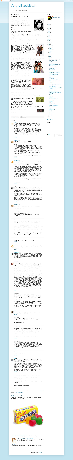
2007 (49, 43)
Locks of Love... (51, 112)
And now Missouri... (52, 109)
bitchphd (15, 244)
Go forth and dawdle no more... (54, 74)
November (51, 47)
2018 (49, 28)
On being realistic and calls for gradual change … (20, 435)
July (50, 52)
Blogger (40, 452)
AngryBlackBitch (23, 5)
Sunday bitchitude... (52, 106)
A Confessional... (51, 77)
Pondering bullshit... (52, 104)
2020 (49, 25)
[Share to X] (23, 117)
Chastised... (51, 97)
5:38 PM (15, 348)
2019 (49, 27)
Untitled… (13, 444)
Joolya (15, 358)
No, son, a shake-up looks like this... (54, 64)
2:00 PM (15, 157)
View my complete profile (56, 17)
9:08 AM (15, 290)
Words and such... (52, 100)
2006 (49, 44)
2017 (49, 29)
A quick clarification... (52, 102)
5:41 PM (15, 355)
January (50, 115)
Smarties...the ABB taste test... (53, 98)
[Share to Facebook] (24, 117)
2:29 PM (15, 183)
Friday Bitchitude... (52, 68)
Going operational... (52, 69)
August (50, 51)
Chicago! (50, 108)
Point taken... (51, 101)
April (50, 56)
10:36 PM (15, 241)
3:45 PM (15, 338)
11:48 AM (15, 314)
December (51, 45)
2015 (49, 32)
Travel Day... (51, 61)
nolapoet (15, 122)
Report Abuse (50, 119)
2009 (49, 40)
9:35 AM (15, 307)
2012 (49, 36)
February (50, 113)
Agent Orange (16, 160)
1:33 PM (15, 137)
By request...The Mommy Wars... (54, 105)
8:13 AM (15, 258)
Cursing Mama (16, 252)
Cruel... (50, 94)
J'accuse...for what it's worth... (53, 91)
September (51, 49)
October (50, 48)
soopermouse (16, 140)
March (50, 57)
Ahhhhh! (50, 110)
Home (49, 134)
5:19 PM (15, 216)
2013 (49, 35)
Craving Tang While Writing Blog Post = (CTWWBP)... (25, 438)
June (50, 53)
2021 (49, 24)
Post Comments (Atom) (19, 392)
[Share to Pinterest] (25, 117)
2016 (49, 31)
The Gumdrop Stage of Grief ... (17, 395)
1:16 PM (15, 323)
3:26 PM (15, 201)
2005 (49, 116)
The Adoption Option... (52, 75)
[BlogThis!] (22, 117)
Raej (14, 310)
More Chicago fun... (52, 65)
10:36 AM (15, 371)
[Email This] (21, 117)
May (50, 55)
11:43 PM (15, 249)
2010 (49, 39)
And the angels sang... (52, 86)
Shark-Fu (55, 16)
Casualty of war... (51, 78)
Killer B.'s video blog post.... (53, 60)
